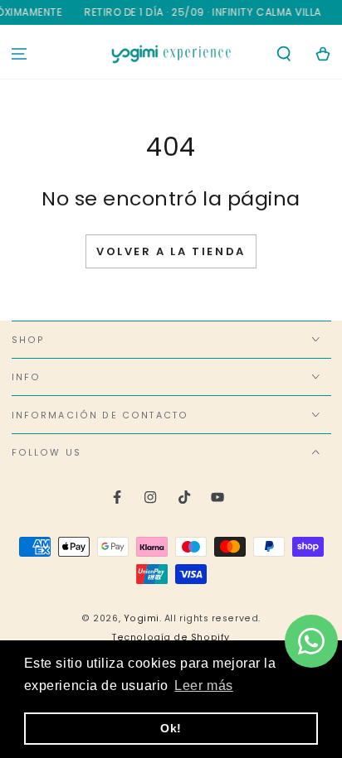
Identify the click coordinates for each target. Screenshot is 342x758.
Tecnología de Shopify (170, 637)
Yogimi (141, 618)
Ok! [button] (171, 728)
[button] (283, 54)
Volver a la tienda (171, 251)
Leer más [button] (203, 685)
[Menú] (19, 54)
